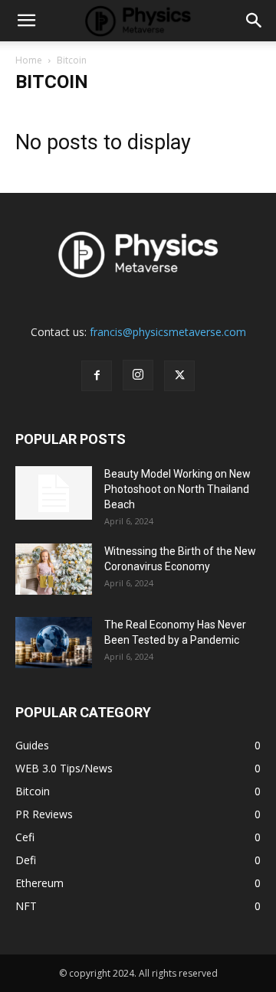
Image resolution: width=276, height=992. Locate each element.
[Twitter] (179, 376)
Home (28, 60)
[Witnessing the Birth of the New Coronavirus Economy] (53, 569)
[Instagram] (138, 375)
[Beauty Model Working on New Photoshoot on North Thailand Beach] (53, 493)
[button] (26, 20)
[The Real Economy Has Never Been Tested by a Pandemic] (53, 642)
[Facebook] (96, 376)
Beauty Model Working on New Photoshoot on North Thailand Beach (177, 489)
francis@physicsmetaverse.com (168, 332)
